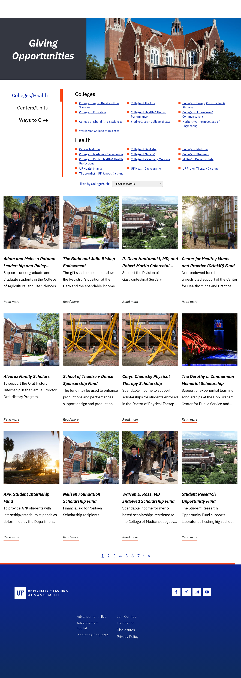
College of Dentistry (143, 149)
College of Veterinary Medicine (150, 159)
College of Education (92, 112)
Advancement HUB (92, 616)
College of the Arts (143, 103)
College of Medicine (195, 149)
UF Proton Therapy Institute (200, 168)
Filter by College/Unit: (94, 184)
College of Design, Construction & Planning (203, 105)
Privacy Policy (127, 636)
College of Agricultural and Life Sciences (99, 105)
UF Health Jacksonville (146, 168)
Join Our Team (128, 616)
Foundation (125, 623)
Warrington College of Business (99, 131)
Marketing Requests (92, 634)
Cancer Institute (89, 149)
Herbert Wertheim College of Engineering (201, 124)
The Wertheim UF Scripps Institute (101, 173)
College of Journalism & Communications (197, 114)
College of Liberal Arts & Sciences (100, 121)
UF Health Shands (91, 168)
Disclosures (126, 629)
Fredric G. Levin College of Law (150, 121)
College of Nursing (143, 154)
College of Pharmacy (195, 154)
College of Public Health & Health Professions (101, 161)
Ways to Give (33, 120)
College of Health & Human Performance (148, 114)
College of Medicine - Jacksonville (101, 154)
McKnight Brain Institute (197, 159)
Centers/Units (32, 107)
